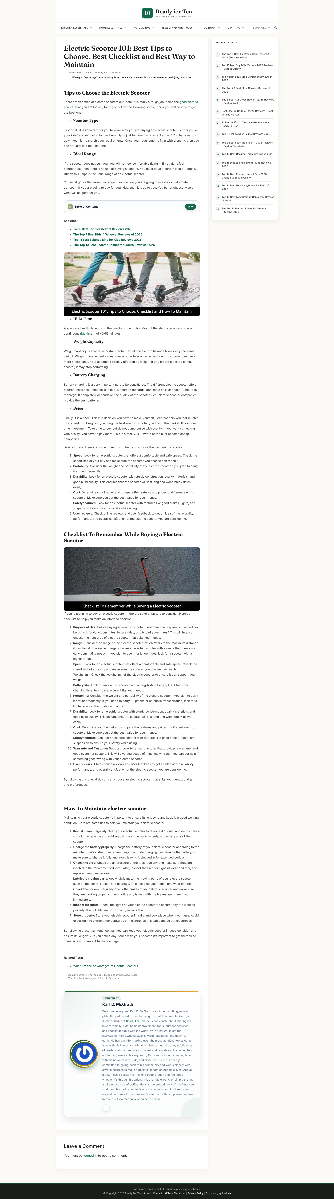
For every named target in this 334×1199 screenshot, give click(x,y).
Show (190, 206)
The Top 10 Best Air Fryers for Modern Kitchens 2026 (244, 210)
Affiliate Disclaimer (174, 1193)
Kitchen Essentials (74, 27)
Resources (259, 27)
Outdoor (210, 27)
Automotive (142, 27)
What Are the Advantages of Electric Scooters (105, 966)
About (147, 1193)
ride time (86, 333)
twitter (145, 1099)
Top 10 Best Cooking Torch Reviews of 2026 (247, 153)
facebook (130, 1099)
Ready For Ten (135, 1021)
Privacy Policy (196, 1193)
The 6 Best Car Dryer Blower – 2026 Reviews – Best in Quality (248, 101)
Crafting (234, 27)
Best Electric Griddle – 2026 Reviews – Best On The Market (247, 112)
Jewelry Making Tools (177, 27)
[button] (275, 27)
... (106, 1108)
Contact (157, 1193)
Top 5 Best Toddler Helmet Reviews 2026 (246, 133)
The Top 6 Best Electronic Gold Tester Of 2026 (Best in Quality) (245, 55)
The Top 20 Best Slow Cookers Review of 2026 (246, 90)
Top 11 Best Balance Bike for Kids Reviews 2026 (246, 164)
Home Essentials (110, 27)
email (156, 1099)
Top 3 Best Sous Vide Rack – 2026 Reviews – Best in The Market (247, 144)
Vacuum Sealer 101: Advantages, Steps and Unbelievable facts (102, 974)
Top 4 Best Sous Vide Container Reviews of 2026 (247, 78)
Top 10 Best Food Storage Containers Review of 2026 (248, 198)
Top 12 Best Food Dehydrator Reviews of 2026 (245, 187)
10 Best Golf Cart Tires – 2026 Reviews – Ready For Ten (245, 124)
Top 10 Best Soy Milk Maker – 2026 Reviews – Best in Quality (248, 67)
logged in (90, 1155)
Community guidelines (218, 1193)
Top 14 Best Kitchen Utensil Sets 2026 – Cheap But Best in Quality (245, 176)
